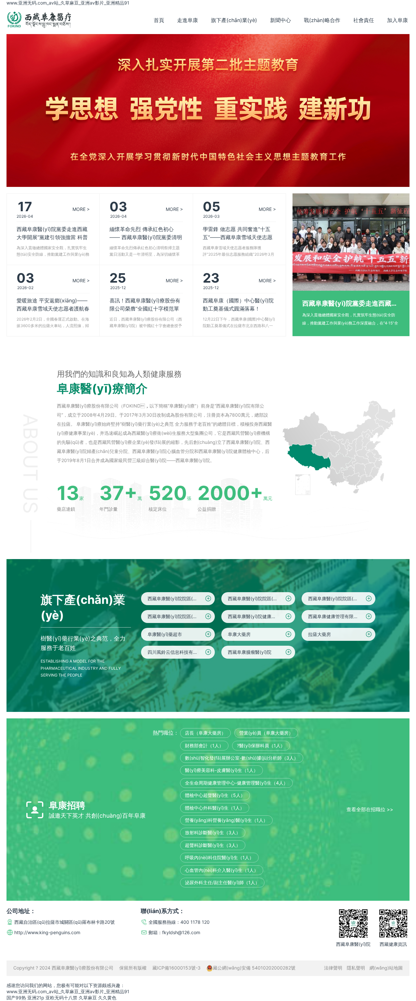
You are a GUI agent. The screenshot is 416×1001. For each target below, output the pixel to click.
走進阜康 (187, 20)
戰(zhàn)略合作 (322, 20)
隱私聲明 (356, 967)
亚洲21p (35, 997)
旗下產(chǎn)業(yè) (234, 20)
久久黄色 (107, 997)
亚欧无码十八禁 (61, 997)
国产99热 (16, 997)
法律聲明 (333, 967)
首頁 (159, 20)
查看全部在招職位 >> (369, 809)
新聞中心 (280, 20)
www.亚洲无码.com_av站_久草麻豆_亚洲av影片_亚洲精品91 (67, 3)
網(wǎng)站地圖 (386, 967)
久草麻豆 (88, 997)
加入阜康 (397, 20)
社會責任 (363, 20)
